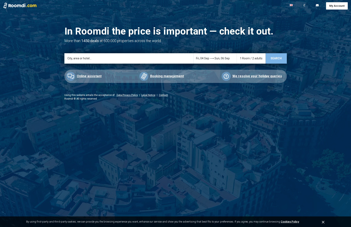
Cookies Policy (290, 221)
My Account (336, 5)
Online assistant (89, 76)
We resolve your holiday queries (257, 76)
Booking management (167, 76)
